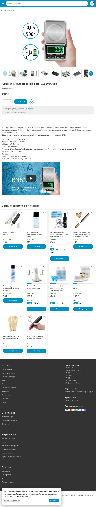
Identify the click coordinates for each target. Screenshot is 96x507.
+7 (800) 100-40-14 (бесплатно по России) (73, 369)
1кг (58, 303)
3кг (80, 303)
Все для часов (7, 395)
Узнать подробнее (12, 500)
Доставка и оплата (8, 438)
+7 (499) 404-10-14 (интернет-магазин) (72, 379)
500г (52, 253)
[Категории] (3, 3)
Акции (4, 442)
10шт (29, 303)
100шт (36, 303)
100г (57, 249)
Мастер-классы (7, 453)
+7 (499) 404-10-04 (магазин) (71, 374)
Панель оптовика (8, 482)
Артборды (5, 391)
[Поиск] (85, 3)
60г (52, 249)
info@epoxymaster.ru (72, 383)
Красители (5, 398)
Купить (22, 101)
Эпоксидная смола (8, 373)
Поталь (4, 402)
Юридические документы (11, 457)
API (3, 478)
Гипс (3, 384)
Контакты (5, 424)
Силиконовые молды (9, 388)
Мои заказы (6, 471)
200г (63, 249)
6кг (63, 303)
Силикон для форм (8, 377)
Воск (3, 380)
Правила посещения (9, 420)
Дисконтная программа (10, 446)
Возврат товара (7, 417)
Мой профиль (7, 475)
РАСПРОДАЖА (7, 369)
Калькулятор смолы (9, 449)
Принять (53, 500)
